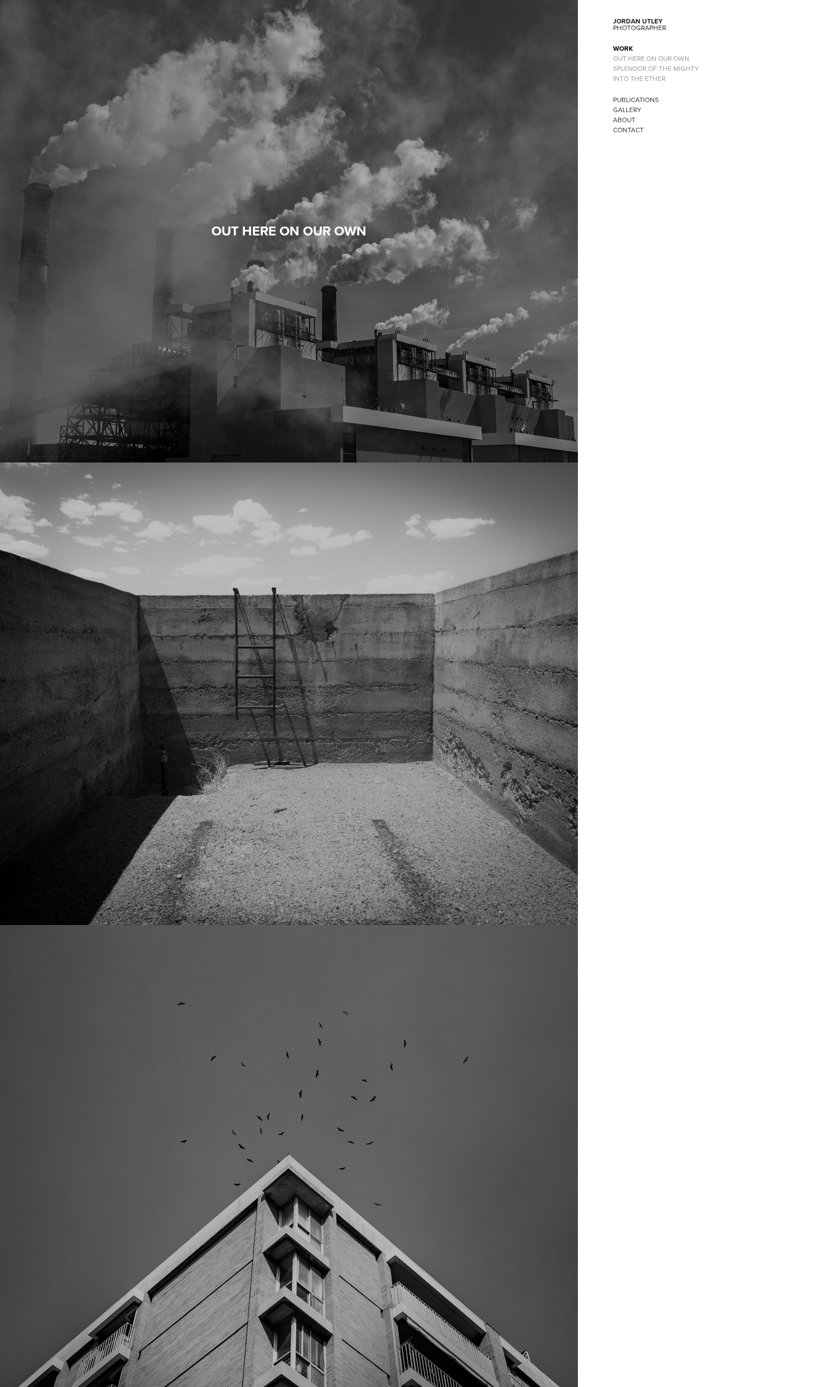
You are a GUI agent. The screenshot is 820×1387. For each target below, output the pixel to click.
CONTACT (628, 129)
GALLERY (627, 109)
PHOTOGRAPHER (639, 27)
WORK (623, 48)
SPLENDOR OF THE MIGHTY (656, 68)
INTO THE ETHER (639, 78)
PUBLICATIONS (636, 99)
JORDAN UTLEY (638, 21)
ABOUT (624, 119)
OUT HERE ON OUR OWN (651, 58)
